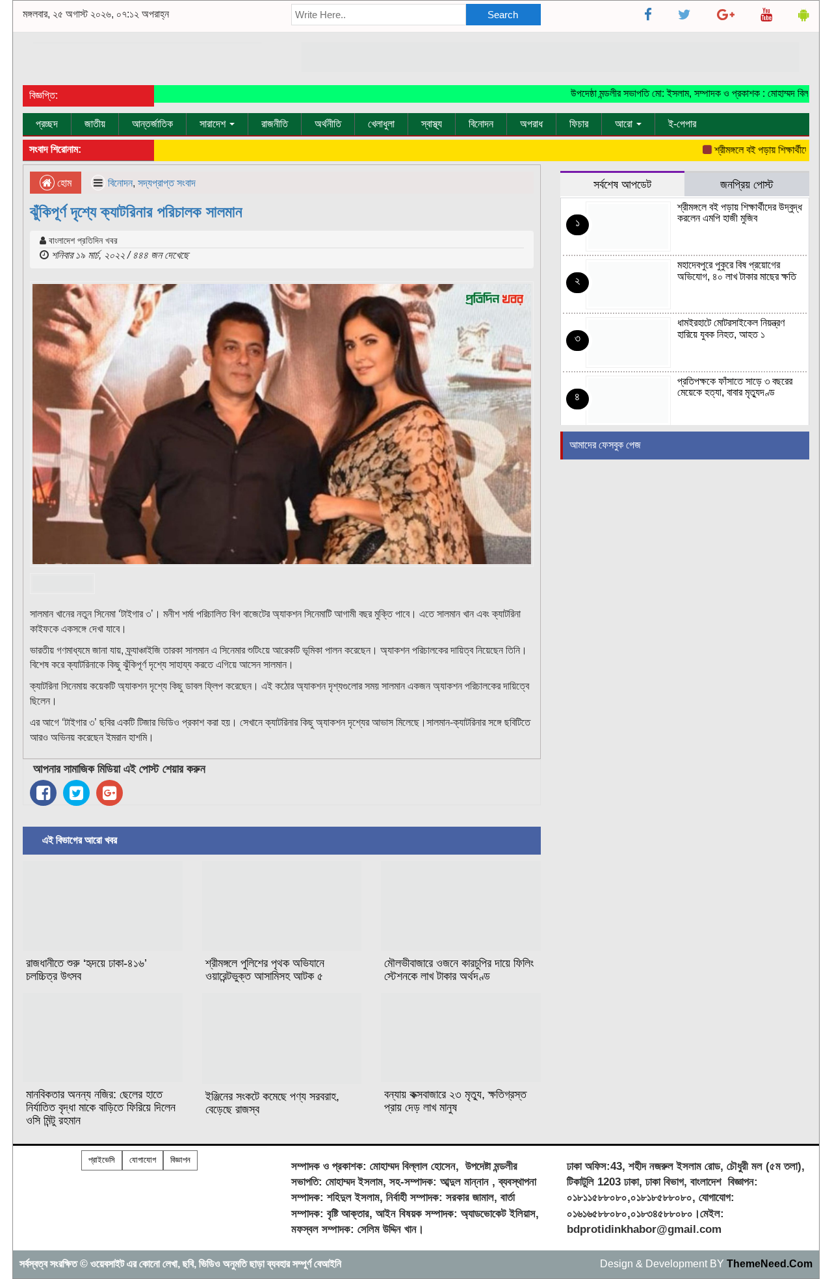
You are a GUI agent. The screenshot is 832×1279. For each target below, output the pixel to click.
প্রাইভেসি (101, 1160)
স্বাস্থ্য (431, 123)
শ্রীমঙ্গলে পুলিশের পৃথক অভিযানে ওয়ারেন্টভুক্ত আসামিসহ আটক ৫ (264, 970)
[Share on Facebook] (43, 793)
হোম (63, 182)
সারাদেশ (214, 123)
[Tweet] (76, 793)
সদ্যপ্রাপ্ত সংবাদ (167, 182)
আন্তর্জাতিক (152, 123)
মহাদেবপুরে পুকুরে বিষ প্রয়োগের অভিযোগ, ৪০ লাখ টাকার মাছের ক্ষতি (736, 270)
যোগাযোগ (142, 1160)
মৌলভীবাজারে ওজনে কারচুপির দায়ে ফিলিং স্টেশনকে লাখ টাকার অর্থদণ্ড (459, 970)
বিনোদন (481, 123)
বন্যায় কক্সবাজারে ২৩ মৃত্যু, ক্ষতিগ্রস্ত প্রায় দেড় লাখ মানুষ (455, 1101)
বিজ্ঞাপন (180, 1160)
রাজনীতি (274, 123)
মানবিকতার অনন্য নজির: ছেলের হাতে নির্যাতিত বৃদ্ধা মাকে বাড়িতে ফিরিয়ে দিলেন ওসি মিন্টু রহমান (101, 1107)
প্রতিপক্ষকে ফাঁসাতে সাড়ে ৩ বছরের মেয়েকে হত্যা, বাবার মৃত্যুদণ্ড (734, 387)
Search (503, 14)
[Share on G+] (109, 793)
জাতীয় (94, 123)
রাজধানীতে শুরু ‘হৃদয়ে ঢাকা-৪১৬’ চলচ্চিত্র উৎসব (86, 970)
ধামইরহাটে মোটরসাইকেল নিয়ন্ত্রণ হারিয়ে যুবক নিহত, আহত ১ (731, 328)
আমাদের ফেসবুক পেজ (605, 444)
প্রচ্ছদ (47, 123)
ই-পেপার (682, 123)
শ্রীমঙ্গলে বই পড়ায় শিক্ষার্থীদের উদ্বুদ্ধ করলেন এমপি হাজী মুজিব (739, 212)
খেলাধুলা (381, 123)
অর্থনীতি (328, 123)
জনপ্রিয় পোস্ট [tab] (747, 184)
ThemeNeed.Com (769, 1263)
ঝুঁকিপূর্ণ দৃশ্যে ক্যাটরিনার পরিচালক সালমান (136, 211)
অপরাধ (531, 123)
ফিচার (578, 123)
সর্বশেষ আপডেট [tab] (622, 184)
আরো (625, 123)
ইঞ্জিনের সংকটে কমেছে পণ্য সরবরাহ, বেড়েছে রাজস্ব (272, 1103)
